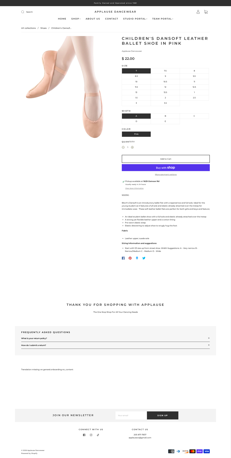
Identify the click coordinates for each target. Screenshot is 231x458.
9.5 (194, 76)
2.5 (194, 97)
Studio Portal (134, 18)
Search (29, 12)
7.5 (165, 71)
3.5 (165, 103)
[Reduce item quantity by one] (123, 147)
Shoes (43, 28)
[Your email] (131, 415)
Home (62, 18)
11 (194, 81)
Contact (111, 18)
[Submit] (24, 11)
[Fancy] (137, 258)
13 (136, 92)
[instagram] (91, 435)
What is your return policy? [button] (34, 338)
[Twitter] (143, 258)
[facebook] (84, 435)
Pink (136, 134)
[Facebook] (123, 258)
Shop (75, 18)
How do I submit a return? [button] (33, 345)
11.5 (136, 87)
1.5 (136, 97)
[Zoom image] (65, 91)
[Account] (198, 12)
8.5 (136, 76)
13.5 (165, 92)
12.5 (194, 87)
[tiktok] (97, 435)
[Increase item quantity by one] (132, 147)
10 (136, 81)
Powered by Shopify (29, 453)
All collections (28, 28)
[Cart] (206, 12)
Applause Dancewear (116, 11)
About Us (93, 18)
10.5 (165, 81)
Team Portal (162, 18)
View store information (134, 188)
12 (165, 87)
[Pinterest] (130, 258)
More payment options (166, 174)
